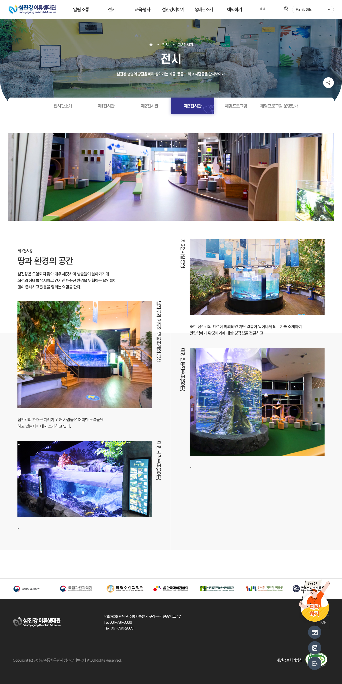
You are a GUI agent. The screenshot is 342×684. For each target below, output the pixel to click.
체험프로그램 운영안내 (279, 106)
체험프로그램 (236, 106)
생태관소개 (203, 9)
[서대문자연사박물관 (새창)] (217, 589)
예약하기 (234, 9)
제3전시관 (185, 44)
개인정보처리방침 (289, 660)
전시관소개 (63, 106)
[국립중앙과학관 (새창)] (31, 589)
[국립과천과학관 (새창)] (78, 589)
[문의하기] (314, 663)
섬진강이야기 (173, 9)
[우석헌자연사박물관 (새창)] (264, 588)
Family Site (304, 9)
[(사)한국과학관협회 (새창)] (171, 589)
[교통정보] (314, 647)
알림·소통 (81, 9)
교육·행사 (142, 9)
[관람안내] (314, 632)
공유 (328, 82)
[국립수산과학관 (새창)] (124, 589)
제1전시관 (106, 106)
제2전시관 (149, 106)
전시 (111, 9)
